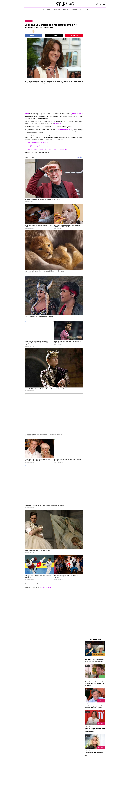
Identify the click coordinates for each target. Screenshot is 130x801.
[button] (93, 5)
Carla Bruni (57, 123)
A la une (42, 9)
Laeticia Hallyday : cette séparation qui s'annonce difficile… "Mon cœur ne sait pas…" (94, 754)
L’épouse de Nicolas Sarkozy (65, 129)
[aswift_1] (65, 14)
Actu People (101, 700)
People (48, 9)
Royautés (65, 9)
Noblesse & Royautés (98, 654)
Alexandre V (37, 31)
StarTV (81, 9)
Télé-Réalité (57, 9)
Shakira (27, 113)
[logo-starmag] (65, 4)
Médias (74, 9)
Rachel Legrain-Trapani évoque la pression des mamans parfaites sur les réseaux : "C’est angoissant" (95, 730)
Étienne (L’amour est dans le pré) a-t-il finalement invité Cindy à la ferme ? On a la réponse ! (94, 683)
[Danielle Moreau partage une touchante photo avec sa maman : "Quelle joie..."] (95, 695)
